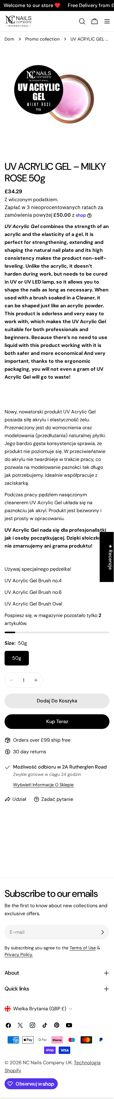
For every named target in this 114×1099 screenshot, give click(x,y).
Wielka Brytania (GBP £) (39, 1008)
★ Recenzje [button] (110, 557)
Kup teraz (57, 721)
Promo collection (42, 39)
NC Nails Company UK (47, 1062)
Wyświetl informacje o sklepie (43, 784)
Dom (9, 39)
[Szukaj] (82, 21)
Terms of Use (83, 948)
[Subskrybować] (102, 932)
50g (16, 658)
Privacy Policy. (19, 954)
